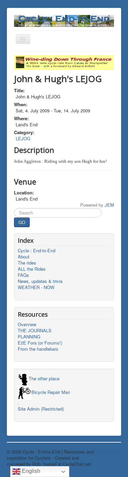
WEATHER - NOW (36, 287)
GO (21, 222)
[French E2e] (64, 62)
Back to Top (109, 451)
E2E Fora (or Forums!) (40, 343)
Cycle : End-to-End (36, 251)
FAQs (23, 275)
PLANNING (29, 337)
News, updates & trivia (40, 281)
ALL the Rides (32, 269)
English (30, 471)
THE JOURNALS (35, 331)
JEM (109, 205)
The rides (27, 263)
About (23, 257)
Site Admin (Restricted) (41, 409)
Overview (27, 324)
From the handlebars (38, 349)
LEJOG (23, 138)
